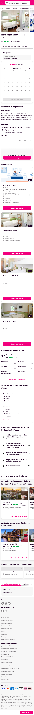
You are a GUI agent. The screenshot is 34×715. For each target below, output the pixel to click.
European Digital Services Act (8, 657)
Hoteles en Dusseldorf (9, 589)
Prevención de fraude (6, 662)
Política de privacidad (6, 623)
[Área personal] (32, 2)
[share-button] (26, 13)
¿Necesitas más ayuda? (13, 465)
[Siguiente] (29, 68)
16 (29, 82)
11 (8, 82)
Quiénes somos (5, 617)
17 (4, 86)
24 (4, 91)
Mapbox (22, 140)
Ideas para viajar (5, 679)
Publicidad (4, 634)
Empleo (3, 631)
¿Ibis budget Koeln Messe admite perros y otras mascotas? (16, 453)
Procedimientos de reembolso (9, 648)
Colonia (15, 8)
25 (8, 91)
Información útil (5, 654)
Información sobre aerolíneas (8, 651)
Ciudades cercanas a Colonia (11, 584)
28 (21, 91)
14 (21, 82)
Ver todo (4, 135)
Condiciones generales (7, 620)
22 (25, 86)
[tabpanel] (17, 591)
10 (4, 82)
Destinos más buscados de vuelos (10, 668)
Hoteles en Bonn (7, 592)
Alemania (8, 8)
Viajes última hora (5, 677)
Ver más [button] (5, 420)
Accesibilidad (4, 659)
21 (21, 86)
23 (29, 86)
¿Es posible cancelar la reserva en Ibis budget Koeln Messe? (16, 460)
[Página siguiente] (31, 584)
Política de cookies (6, 626)
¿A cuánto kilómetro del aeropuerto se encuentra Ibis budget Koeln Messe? (15, 445)
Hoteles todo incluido (6, 674)
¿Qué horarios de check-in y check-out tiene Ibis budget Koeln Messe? (17, 437)
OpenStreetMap (29, 140)
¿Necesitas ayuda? (6, 646)
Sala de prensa (5, 637)
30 (29, 91)
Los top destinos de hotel (7, 671)
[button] (15, 21)
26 (13, 91)
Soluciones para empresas (8, 639)
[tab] (11, 584)
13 (17, 82)
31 (4, 95)
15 (25, 82)
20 (17, 86)
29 (25, 91)
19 (13, 86)
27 (17, 91)
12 (13, 82)
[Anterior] (4, 68)
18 (8, 86)
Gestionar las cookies (6, 628)
